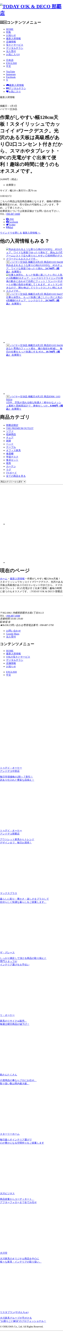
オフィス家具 (13, 450)
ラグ (8, 469)
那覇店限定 (12, 425)
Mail (11, 227)
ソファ (9, 431)
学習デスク (12, 456)
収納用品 (11, 434)
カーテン (11, 466)
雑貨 (8, 440)
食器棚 (9, 453)
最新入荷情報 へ (31, 232)
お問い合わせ (13, 630)
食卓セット (12, 460)
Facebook (13, 222)
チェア (9, 437)
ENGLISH (11, 63)
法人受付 (11, 51)
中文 (8, 66)
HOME (9, 29)
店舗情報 (11, 41)
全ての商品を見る (16, 476)
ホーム (3, 578)
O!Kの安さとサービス (18, 657)
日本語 (9, 60)
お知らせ (11, 35)
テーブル (11, 447)
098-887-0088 (13, 214)
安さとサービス (14, 45)
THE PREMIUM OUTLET (19, 428)
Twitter (12, 224)
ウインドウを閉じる (11, 232)
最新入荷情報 (13, 38)
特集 (8, 32)
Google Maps (12, 634)
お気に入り (13, 54)
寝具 (8, 463)
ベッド (9, 444)
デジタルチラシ (14, 48)
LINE (11, 219)
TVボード (11, 472)
